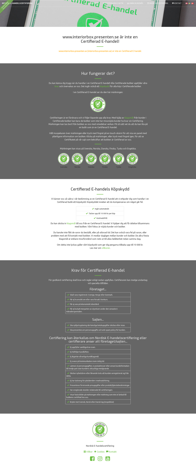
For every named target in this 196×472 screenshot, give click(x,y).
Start (96, 3)
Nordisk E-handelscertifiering (17, 3)
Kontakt (178, 3)
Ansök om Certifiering (158, 3)
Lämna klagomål (136, 3)
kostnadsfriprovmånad (5, 5)
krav (57, 86)
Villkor (89, 451)
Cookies (101, 451)
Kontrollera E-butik (114, 3)
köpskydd (104, 86)
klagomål (129, 117)
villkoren (106, 248)
